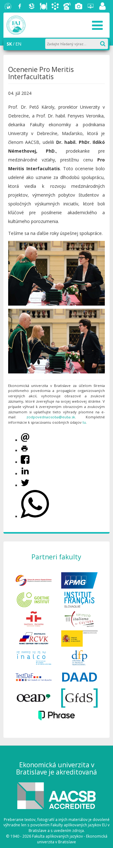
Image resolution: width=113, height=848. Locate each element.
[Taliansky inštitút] (79, 619)
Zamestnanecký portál (102, 6)
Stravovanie (43, 6)
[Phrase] (56, 715)
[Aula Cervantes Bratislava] (33, 619)
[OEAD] (33, 697)
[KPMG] (79, 580)
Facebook (19, 6)
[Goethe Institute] (33, 599)
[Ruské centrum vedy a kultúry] (33, 638)
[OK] (106, 42)
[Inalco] (33, 657)
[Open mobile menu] (97, 25)
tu (84, 422)
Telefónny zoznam (67, 6)
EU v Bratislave (8, 6)
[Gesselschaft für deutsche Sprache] (79, 697)
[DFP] (79, 657)
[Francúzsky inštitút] (79, 599)
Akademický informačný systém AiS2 (55, 6)
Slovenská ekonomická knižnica (31, 6)
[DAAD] (79, 677)
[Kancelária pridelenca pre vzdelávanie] (79, 638)
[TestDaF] (33, 677)
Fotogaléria (78, 6)
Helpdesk (90, 6)
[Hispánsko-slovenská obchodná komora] (33, 580)
